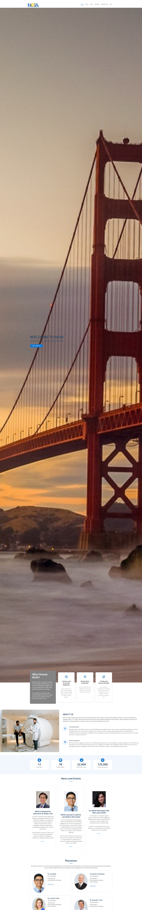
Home (82, 4)
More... (43, 841)
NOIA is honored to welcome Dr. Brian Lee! (43, 812)
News (91, 4)
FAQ (111, 4)
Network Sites (104, 4)
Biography (51, 884)
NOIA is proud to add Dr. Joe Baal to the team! (71, 816)
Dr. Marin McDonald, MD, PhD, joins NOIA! (99, 812)
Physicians (97, 4)
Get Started (37, 345)
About (86, 4)
